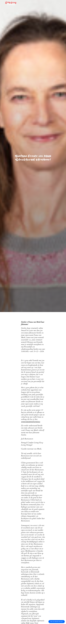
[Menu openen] (60, 3)
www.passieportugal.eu (30, 422)
